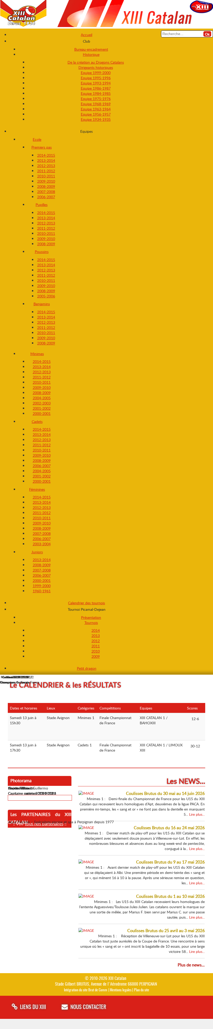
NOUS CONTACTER (88, 1007)
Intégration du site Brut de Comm (85, 990)
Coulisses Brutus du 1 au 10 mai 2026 (170, 896)
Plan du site (141, 990)
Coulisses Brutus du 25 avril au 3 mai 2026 (166, 930)
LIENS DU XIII (33, 1007)
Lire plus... (197, 814)
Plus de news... (191, 964)
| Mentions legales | (120, 990)
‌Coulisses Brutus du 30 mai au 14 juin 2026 (165, 793)
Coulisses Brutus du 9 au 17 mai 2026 (170, 862)
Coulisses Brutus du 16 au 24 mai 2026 (169, 828)
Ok (207, 34)
